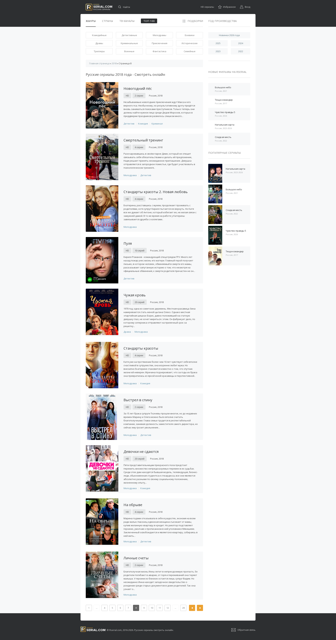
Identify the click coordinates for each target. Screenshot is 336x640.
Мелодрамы (159, 35)
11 (160, 607)
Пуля (128, 243)
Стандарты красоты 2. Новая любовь (156, 191)
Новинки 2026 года (229, 35)
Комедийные (99, 35)
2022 (240, 51)
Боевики (189, 35)
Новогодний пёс (138, 88)
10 (152, 607)
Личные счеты (136, 558)
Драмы (99, 43)
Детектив (129, 123)
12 (167, 607)
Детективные (129, 35)
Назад (192, 608)
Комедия (143, 123)
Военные (129, 51)
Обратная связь (246, 629)
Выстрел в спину (138, 400)
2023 (218, 51)
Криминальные (129, 43)
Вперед (200, 608)
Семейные (189, 51)
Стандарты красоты (141, 348)
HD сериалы (207, 6)
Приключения (159, 43)
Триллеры (99, 51)
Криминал (157, 123)
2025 (218, 43)
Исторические (190, 43)
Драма (127, 331)
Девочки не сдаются (141, 451)
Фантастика (159, 51)
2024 (240, 43)
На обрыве (133, 504)
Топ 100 (149, 21)
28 (183, 607)
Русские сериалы (99, 7)
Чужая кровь (135, 295)
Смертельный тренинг (143, 140)
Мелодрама (130, 175)
